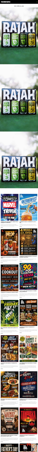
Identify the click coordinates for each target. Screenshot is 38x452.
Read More (2, 227)
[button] (37, 2)
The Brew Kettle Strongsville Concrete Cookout (9, 292)
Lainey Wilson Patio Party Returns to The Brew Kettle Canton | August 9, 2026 (9, 436)
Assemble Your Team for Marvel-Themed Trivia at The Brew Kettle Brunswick (9, 222)
